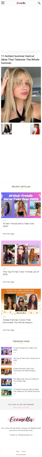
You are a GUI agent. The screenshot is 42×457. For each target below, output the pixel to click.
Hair (4, 220)
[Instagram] (18, 439)
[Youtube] (28, 439)
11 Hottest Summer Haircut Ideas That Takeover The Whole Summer (23, 51)
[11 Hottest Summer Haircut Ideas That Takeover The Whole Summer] (21, 95)
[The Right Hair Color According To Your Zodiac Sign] (6, 382)
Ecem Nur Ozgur (8, 234)
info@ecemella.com (25, 435)
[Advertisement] (21, 28)
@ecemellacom (21, 407)
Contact (24, 451)
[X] (23, 439)
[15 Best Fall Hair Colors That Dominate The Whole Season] (21, 301)
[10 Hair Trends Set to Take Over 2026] (21, 205)
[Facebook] (13, 439)
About (17, 451)
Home (2, 51)
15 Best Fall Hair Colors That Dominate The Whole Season (18, 321)
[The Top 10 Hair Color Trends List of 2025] (21, 253)
